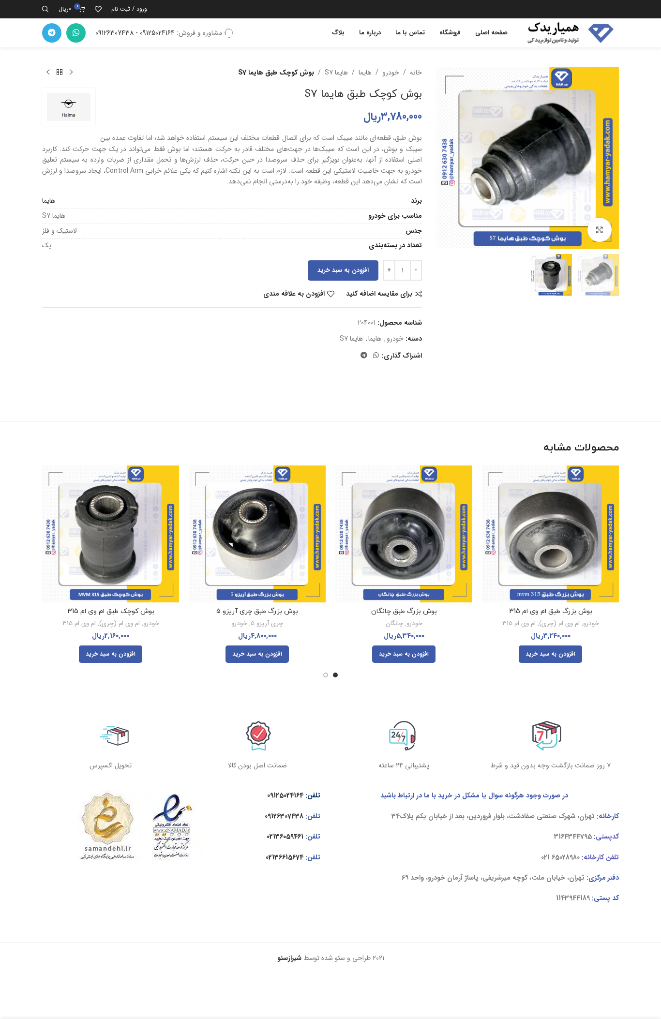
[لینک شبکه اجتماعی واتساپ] (76, 33)
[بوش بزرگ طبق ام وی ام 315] (550, 533)
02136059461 (285, 836)
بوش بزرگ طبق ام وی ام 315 (550, 611)
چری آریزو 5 (267, 624)
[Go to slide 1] (335, 675)
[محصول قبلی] (71, 72)
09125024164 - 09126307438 (135, 33)
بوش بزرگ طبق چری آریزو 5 (257, 611)
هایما (365, 72)
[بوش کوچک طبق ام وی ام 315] (110, 533)
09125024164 (285, 795)
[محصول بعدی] (48, 72)
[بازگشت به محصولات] (59, 72)
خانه (416, 72)
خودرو (390, 72)
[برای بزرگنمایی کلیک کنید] (599, 230)
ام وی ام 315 (519, 624)
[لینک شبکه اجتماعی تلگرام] (51, 33)
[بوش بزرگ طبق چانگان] (403, 533)
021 (545, 857)
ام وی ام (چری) (559, 624)
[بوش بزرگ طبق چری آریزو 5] (257, 533)
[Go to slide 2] (325, 675)
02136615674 (284, 857)
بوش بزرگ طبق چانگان (404, 611)
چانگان (394, 624)
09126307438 (284, 816)
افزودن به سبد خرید (343, 270)
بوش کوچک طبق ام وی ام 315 (110, 611)
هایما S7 (336, 72)
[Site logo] (568, 32)
